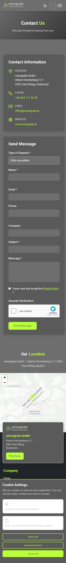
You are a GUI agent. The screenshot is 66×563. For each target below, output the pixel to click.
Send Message (23, 325)
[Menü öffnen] (60, 5)
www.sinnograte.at (26, 124)
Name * (13, 170)
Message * (15, 258)
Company (14, 225)
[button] (33, 398)
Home (6, 478)
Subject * (14, 242)
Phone (12, 206)
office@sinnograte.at (27, 110)
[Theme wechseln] (45, 5)
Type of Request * (19, 152)
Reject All (33, 536)
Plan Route (15, 456)
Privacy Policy (50, 288)
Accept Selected (33, 545)
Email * (12, 189)
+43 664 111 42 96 (26, 97)
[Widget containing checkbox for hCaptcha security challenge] (34, 311)
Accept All (33, 553)
